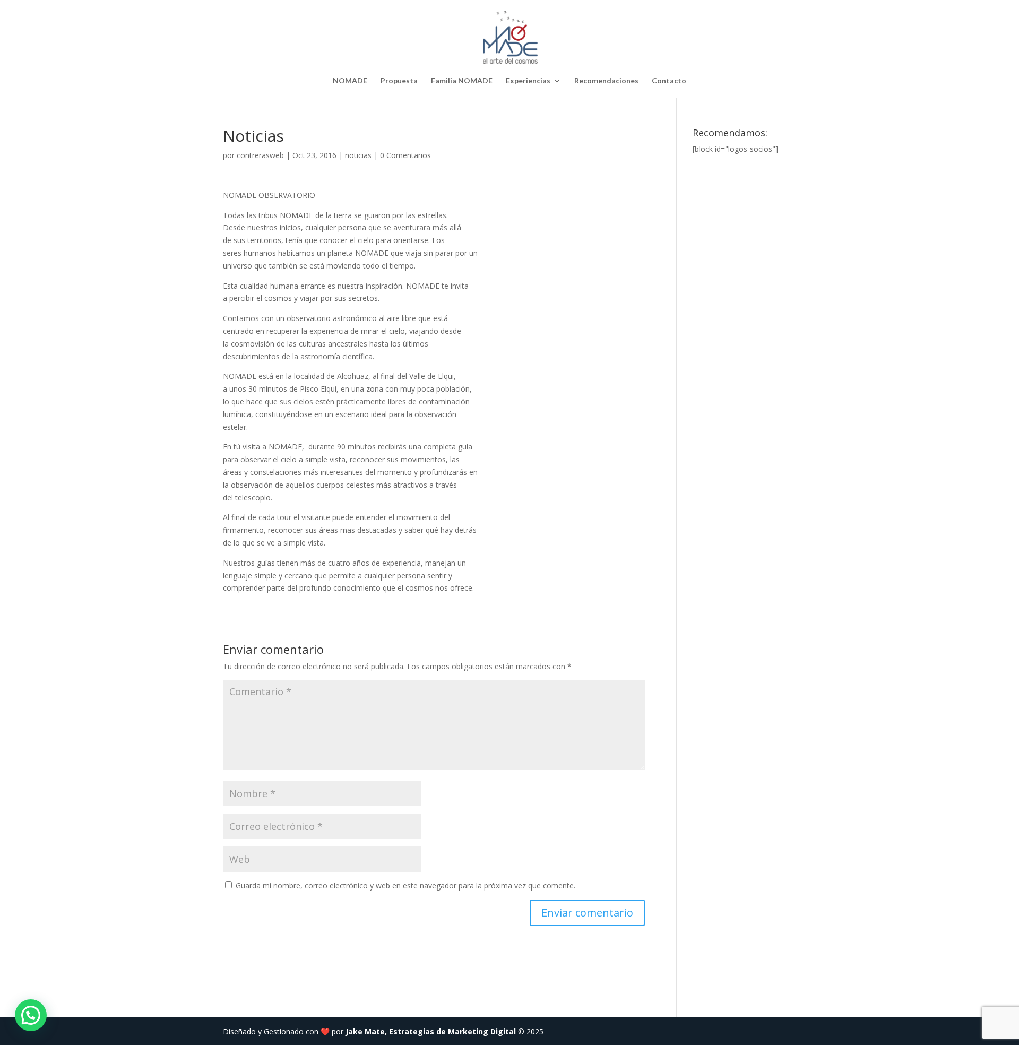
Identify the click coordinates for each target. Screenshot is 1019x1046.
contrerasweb (260, 155)
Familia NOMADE (462, 81)
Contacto (669, 81)
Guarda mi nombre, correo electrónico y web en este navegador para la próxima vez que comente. (405, 885)
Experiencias (528, 81)
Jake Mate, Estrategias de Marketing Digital (431, 1031)
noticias (358, 155)
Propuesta (399, 81)
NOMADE (350, 81)
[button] (31, 1015)
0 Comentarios (405, 155)
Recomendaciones (606, 81)
